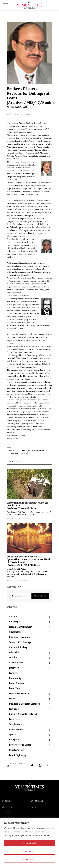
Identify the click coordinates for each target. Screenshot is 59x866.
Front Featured (17, 683)
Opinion (13, 658)
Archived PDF (16, 663)
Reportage (14, 622)
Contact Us (7, 807)
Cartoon (13, 617)
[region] (29, 842)
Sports (12, 735)
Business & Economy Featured (24, 704)
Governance (15, 632)
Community (15, 678)
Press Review (16, 730)
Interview (14, 668)
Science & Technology (20, 642)
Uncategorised (16, 750)
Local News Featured (19, 694)
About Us (6, 811)
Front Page (14, 688)
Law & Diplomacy (17, 755)
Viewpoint (14, 740)
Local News (14, 719)
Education (14, 653)
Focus (12, 699)
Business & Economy (19, 637)
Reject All (29, 859)
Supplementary (17, 724)
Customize (29, 851)
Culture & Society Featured (23, 714)
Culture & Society (18, 647)
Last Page (14, 709)
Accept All (29, 843)
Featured (13, 673)
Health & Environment (20, 627)
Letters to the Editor (20, 745)
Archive (34, 807)
